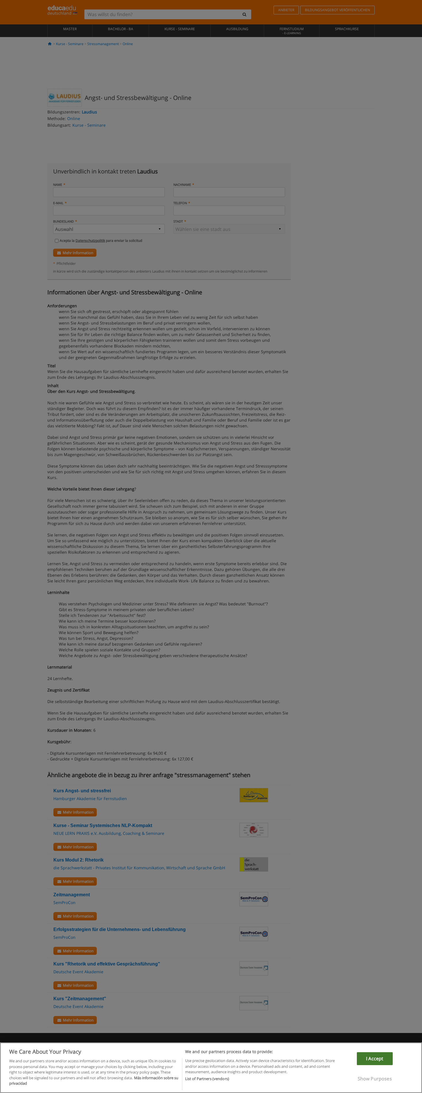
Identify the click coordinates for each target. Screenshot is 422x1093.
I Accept (374, 1058)
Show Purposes (375, 1078)
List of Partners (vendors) (207, 1079)
